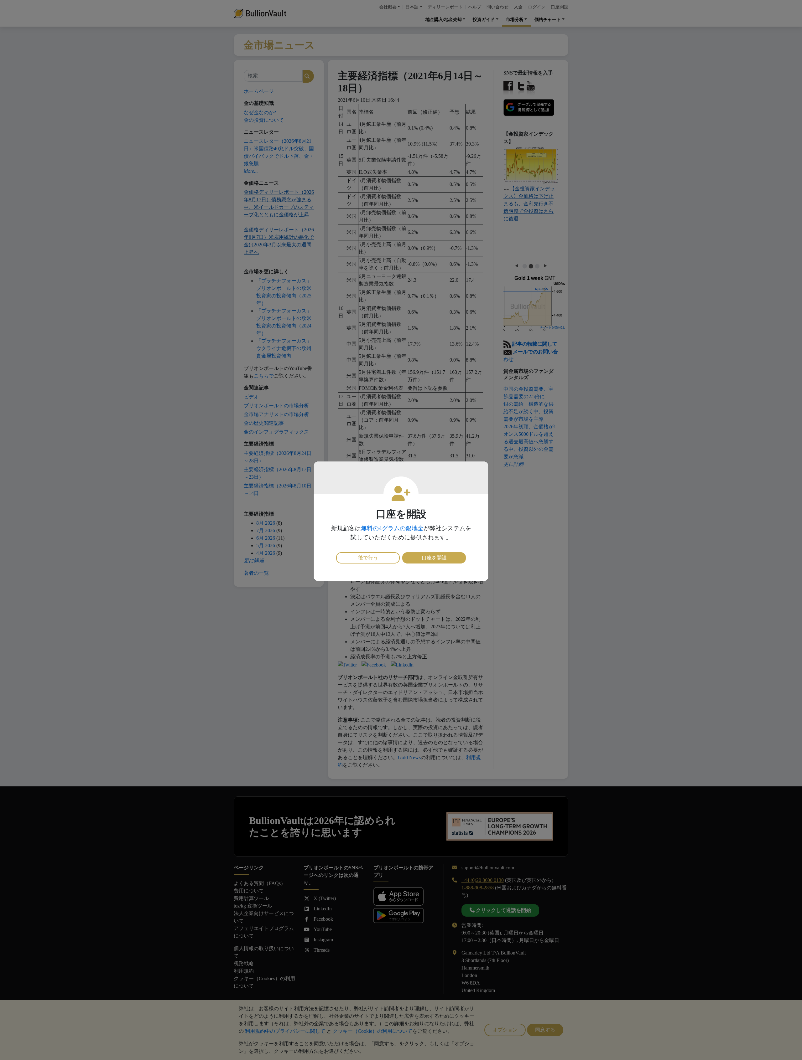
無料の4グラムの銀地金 (392, 528)
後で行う (368, 557)
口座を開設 (434, 557)
